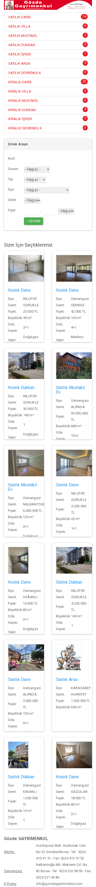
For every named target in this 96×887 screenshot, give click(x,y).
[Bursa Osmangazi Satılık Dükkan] (18, 755)
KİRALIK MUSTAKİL (23, 101)
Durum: (13, 169)
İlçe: (11, 189)
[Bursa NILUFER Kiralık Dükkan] (26, 365)
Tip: (11, 179)
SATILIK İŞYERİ (19, 54)
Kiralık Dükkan (21, 387)
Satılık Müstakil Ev (70, 390)
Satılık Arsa (66, 679)
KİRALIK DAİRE (20, 82)
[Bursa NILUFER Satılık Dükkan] (74, 560)
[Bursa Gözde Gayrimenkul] (48, 5)
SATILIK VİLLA (19, 26)
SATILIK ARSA (19, 63)
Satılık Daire (67, 484)
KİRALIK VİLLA (19, 91)
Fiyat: (12, 210)
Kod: (11, 158)
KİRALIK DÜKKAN (22, 110)
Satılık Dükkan (69, 582)
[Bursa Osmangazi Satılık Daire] (26, 657)
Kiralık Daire (19, 290)
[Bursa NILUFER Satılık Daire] (74, 463)
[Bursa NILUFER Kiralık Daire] (26, 268)
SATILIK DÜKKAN (21, 45)
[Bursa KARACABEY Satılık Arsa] (69, 657)
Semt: (12, 200)
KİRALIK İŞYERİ (20, 119)
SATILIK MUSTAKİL (23, 36)
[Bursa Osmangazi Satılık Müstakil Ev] (74, 365)
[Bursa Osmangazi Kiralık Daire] (74, 268)
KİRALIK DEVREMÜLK (25, 128)
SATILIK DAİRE (19, 17)
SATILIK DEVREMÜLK (24, 73)
